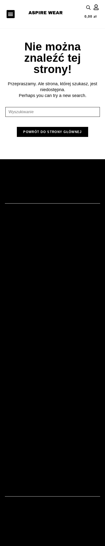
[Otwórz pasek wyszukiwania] (88, 7)
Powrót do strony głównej (52, 132)
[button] (11, 14)
